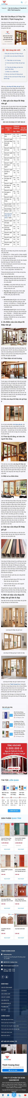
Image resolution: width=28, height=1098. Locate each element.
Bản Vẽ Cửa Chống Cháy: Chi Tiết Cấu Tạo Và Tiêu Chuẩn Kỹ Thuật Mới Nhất (20, 713)
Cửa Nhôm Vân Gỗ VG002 (5, 929)
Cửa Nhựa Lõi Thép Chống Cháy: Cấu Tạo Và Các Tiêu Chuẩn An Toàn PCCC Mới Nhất (19, 723)
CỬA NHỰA (4, 990)
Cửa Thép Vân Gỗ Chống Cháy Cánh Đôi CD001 (20, 900)
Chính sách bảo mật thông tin (8, 1022)
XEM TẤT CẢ (14, 810)
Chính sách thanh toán (6, 1032)
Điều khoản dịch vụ (5, 1035)
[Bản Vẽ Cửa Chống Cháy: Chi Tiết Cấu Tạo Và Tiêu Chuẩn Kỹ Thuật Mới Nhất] (7, 715)
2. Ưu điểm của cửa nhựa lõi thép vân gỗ (14, 57)
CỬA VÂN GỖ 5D (5, 1000)
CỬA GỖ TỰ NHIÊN (5, 997)
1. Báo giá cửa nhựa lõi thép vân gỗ (13, 53)
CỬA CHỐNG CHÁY (5, 994)
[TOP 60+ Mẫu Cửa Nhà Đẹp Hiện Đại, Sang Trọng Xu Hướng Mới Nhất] (7, 734)
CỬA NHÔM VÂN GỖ (6, 1003)
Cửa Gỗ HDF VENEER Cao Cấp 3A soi (20, 839)
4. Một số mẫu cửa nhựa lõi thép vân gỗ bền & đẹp (14, 77)
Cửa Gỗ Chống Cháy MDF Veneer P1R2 (6, 839)
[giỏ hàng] (3, 1095)
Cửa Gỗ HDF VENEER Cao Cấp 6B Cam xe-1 (20, 870)
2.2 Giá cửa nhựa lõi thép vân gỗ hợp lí (15, 64)
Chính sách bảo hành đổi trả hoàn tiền (10, 1029)
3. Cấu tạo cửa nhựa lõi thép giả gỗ (13, 74)
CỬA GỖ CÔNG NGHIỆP (6, 987)
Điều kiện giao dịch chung (7, 1019)
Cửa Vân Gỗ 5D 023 (20, 928)
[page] (2, 976)
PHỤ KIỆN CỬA (4, 1006)
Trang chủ (4, 8)
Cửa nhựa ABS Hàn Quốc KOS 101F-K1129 (7, 900)
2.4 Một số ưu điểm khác (11, 71)
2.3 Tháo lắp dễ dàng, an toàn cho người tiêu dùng (14, 68)
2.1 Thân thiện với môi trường (13, 60)
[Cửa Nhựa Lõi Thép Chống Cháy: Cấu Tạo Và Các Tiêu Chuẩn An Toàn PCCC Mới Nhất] (7, 724)
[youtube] (25, 1095)
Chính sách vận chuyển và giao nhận (10, 1026)
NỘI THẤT (3, 1010)
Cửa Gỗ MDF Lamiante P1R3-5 (7, 870)
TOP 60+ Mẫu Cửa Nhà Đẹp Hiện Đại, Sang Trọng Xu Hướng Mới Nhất (19, 732)
